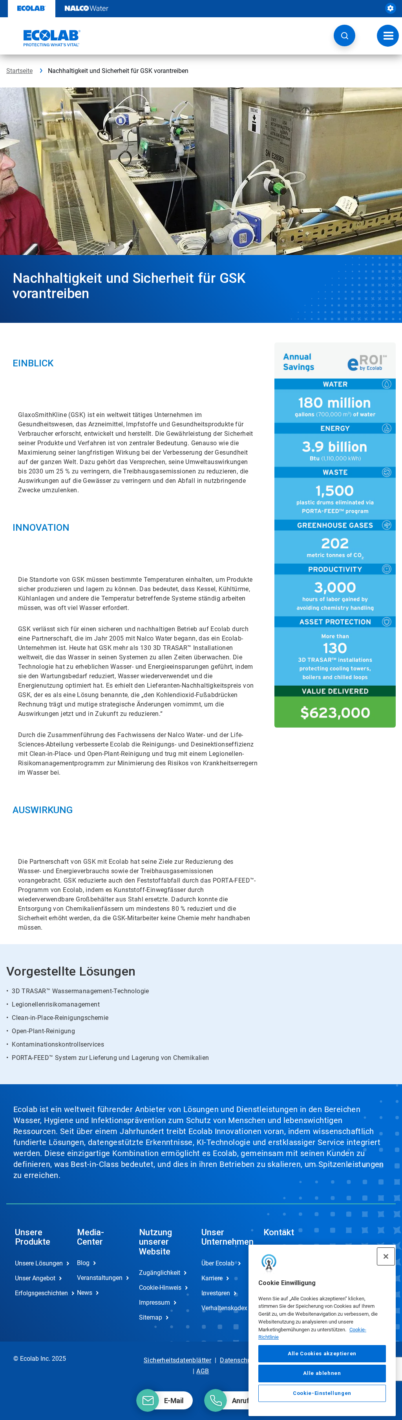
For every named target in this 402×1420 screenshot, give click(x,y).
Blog (83, 1263)
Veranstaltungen (99, 1278)
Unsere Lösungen (37, 1263)
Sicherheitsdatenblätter (177, 1360)
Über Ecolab (217, 1263)
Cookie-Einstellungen (322, 1393)
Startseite (19, 71)
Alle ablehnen (322, 1373)
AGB (202, 1371)
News (84, 1292)
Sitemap (150, 1317)
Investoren (215, 1293)
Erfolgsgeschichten (37, 1293)
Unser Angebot (35, 1278)
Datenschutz (238, 1360)
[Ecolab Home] (43, 38)
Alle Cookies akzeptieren (322, 1353)
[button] (344, 35)
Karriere (212, 1278)
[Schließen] (386, 1256)
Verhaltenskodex (224, 1308)
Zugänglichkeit (159, 1272)
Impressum (154, 1302)
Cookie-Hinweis (160, 1287)
